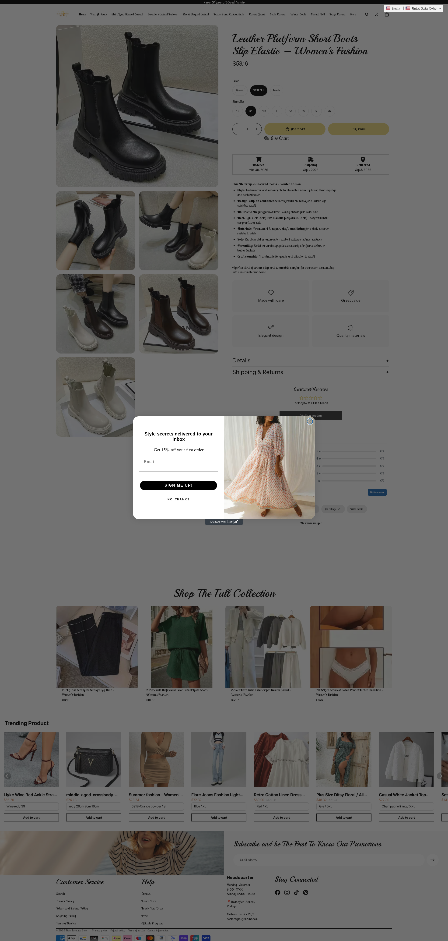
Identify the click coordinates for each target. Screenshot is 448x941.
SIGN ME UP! (178, 485)
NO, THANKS (179, 499)
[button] (413, 8)
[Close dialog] (310, 421)
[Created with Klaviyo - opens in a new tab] (224, 522)
